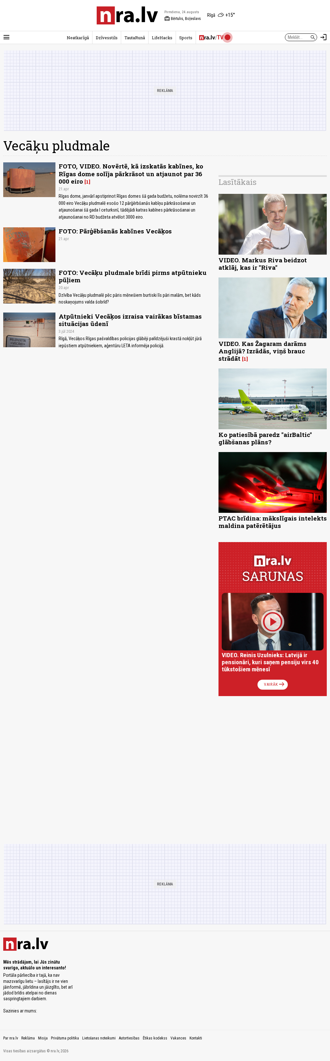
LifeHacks (162, 37)
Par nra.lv (10, 1038)
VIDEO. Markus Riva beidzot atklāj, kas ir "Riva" (262, 263)
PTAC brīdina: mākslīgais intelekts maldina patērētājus (272, 522)
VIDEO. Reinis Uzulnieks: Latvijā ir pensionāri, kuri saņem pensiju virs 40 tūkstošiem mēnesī (270, 662)
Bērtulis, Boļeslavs (182, 18)
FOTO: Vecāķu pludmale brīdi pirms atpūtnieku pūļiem (133, 276)
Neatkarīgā (78, 37)
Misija (43, 1038)
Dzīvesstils (107, 37)
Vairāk (275, 684)
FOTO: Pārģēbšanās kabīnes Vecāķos (115, 231)
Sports (185, 37)
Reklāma (28, 1038)
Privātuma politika (65, 1038)
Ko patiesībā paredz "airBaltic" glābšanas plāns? (265, 438)
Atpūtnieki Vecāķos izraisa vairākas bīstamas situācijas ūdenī (130, 320)
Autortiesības (129, 1038)
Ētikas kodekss (155, 1038)
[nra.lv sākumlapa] (127, 15)
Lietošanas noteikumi (99, 1038)
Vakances (178, 1038)
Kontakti (195, 1038)
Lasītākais (237, 182)
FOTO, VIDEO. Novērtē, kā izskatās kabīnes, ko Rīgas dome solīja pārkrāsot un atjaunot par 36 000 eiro (131, 173)
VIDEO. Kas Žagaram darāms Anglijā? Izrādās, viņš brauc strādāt (262, 351)
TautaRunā (134, 37)
